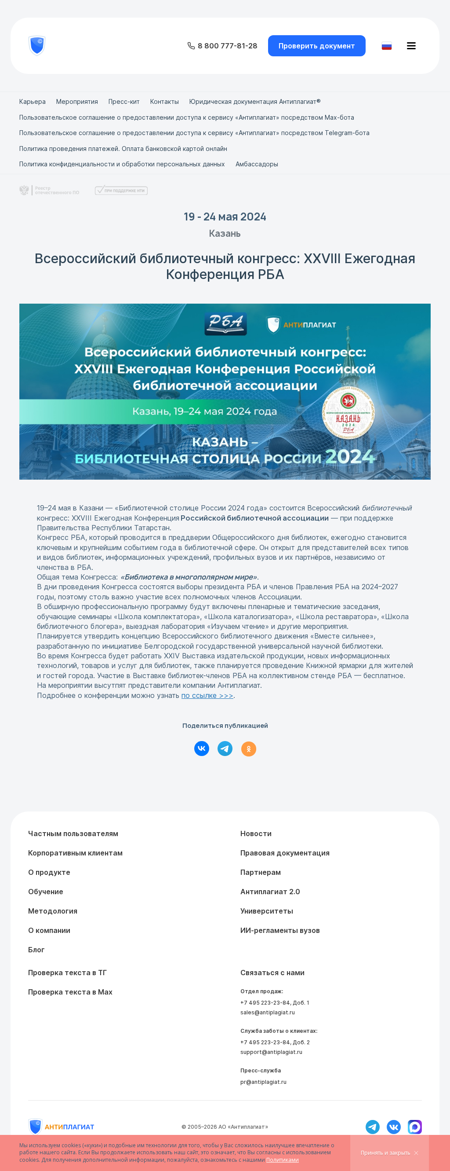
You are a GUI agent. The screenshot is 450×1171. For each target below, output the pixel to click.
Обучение (45, 891)
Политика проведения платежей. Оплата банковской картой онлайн (123, 148)
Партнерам (260, 872)
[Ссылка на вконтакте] (394, 1127)
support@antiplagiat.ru (271, 1052)
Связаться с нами (272, 972)
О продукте (49, 872)
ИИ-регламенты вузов (280, 930)
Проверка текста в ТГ (67, 972)
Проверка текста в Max (70, 991)
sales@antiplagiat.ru (267, 1012)
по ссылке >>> (207, 695)
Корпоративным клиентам (75, 852)
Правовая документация (285, 852)
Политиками (282, 1160)
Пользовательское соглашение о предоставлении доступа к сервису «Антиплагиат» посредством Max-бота (186, 117)
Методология (52, 911)
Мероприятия (77, 101)
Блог (36, 949)
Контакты (164, 101)
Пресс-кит (124, 101)
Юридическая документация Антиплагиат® (255, 101)
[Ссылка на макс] (415, 1127)
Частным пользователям (73, 833)
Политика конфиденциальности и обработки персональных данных (122, 164)
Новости (256, 833)
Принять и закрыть (385, 1152)
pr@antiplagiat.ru (263, 1082)
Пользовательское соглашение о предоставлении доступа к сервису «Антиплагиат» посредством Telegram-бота (194, 132)
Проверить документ (317, 45)
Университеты (266, 911)
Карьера (32, 101)
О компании (49, 930)
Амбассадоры (257, 164)
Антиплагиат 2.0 (270, 891)
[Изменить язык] (386, 45)
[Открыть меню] (411, 45)
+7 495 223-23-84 (265, 1002)
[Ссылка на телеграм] (373, 1127)
